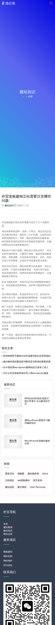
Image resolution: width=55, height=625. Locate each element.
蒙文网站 (22, 487)
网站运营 (7, 533)
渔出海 (10, 3)
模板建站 (7, 551)
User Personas (38, 487)
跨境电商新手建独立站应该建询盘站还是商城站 (26, 355)
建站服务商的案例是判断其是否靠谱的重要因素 (26, 361)
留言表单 (37, 480)
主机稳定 (9, 480)
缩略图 (20, 473)
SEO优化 (7, 565)
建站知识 (27, 91)
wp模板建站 (23, 480)
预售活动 (9, 473)
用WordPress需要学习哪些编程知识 (37, 421)
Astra (45, 473)
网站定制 (7, 556)
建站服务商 (33, 473)
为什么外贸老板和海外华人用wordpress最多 (26, 373)
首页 (5, 523)
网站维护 (7, 560)
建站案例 (7, 527)
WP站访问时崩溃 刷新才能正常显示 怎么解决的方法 (37, 401)
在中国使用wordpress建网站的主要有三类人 (26, 367)
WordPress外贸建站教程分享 (37, 442)
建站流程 (9, 487)
